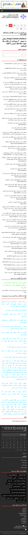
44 (21, 28)
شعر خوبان (10, 480)
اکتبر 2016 (24, 462)
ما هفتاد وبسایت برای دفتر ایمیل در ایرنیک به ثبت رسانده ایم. (14, 495)
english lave (22, 475)
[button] (2, 11)
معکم (25, 498)
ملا (14, 19)
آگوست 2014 (23, 467)
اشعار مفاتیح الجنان (22, 478)
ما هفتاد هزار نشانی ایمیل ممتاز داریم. (18, 492)
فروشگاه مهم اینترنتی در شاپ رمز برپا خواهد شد (16, 483)
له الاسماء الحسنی (16, 486)
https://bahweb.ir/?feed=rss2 (19, 421)
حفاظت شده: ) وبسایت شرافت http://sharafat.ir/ (14, 259)
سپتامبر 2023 (23, 460)
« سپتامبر (24, 453)
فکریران (24, 486)
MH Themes (23, 533)
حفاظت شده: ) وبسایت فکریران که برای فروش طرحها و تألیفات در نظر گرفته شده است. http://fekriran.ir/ (15, 227)
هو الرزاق (16, 498)
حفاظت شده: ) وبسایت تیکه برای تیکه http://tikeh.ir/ (14, 262)
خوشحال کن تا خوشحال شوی (20, 480)
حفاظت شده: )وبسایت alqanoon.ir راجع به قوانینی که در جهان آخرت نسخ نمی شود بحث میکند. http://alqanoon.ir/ (14, 148)
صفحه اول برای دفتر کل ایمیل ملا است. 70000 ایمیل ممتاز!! (14, 291)
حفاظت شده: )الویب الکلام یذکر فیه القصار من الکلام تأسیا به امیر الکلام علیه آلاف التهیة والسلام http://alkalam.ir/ (14, 159)
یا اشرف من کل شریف (21, 501)
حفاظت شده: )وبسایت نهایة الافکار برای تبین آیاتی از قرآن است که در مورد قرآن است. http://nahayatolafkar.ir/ (14, 175)
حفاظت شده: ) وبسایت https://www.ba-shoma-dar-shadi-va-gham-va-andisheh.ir (10, 16)
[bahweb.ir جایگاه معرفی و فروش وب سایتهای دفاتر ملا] (14, 8)
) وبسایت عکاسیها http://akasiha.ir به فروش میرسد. (14, 96)
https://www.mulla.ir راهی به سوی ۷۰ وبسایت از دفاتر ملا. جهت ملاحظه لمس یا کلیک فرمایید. (14, 42)
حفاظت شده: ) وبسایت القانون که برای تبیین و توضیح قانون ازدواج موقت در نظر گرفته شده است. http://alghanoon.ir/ (14, 221)
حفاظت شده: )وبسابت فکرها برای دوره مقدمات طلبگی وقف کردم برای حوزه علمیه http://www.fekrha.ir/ (15, 197)
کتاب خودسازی (10, 498)
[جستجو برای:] (14, 54)
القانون (14, 478)
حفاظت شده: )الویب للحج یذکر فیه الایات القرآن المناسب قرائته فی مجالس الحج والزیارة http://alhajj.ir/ (15, 186)
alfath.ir (24, 508)
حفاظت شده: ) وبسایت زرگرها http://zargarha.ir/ (15, 265)
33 (14, 25)
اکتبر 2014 (24, 465)
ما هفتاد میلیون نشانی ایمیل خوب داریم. (18, 489)
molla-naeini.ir (13, 475)
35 (6, 25)
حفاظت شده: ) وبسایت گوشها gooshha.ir (16, 256)
